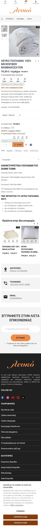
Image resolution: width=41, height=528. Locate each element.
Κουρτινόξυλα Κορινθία (10, 467)
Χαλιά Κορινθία (7, 478)
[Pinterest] (18, 397)
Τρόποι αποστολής (8, 415)
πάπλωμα (18, 151)
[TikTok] (23, 397)
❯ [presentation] (37, 223)
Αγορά (19, 145)
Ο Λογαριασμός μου (36, 2)
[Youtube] (13, 397)
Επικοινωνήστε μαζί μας (10, 449)
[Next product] (38, 61)
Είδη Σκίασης (6, 473)
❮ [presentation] (34, 223)
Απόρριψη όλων (20, 517)
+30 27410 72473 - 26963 (20, 284)
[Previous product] (35, 61)
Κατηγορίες (5, 2)
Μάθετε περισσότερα (16, 505)
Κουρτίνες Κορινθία (9, 462)
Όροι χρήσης (6, 437)
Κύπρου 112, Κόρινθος (19, 271)
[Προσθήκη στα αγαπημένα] (26, 144)
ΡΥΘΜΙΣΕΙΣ (20, 511)
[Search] (15, 2)
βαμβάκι (10, 151)
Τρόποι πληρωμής (8, 421)
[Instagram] (7, 397)
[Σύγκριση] (31, 144)
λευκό (26, 151)
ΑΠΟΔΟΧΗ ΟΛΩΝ (20, 523)
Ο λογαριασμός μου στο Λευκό (13, 443)
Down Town (34, 151)
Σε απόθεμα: (5, 128)
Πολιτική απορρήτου (9, 432)
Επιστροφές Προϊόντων (10, 426)
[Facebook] (2, 397)
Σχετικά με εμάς (7, 410)
